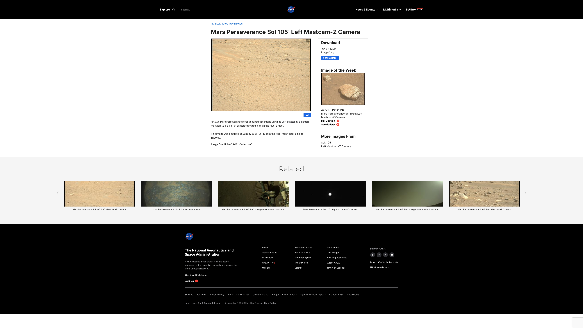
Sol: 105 (326, 142)
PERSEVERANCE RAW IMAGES (227, 23)
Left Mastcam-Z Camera (336, 146)
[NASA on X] (385, 254)
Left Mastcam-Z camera (296, 121)
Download (330, 58)
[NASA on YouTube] (391, 254)
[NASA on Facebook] (372, 254)
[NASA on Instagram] (379, 254)
